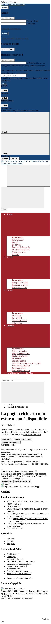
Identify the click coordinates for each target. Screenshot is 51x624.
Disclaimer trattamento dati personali (16, 598)
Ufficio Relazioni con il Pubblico (21, 561)
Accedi (5, 7)
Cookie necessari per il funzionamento (17, 471)
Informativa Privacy (15, 559)
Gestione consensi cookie (17, 571)
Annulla (5, 159)
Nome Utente (32, 21)
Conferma (14, 159)
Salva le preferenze (22, 481)
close (4, 209)
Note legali (11, 556)
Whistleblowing (13, 569)
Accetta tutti (10, 442)
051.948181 (15, 506)
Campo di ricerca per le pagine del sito (17, 377)
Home (9, 404)
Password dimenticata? (11, 28)
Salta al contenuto (8, 2)
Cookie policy (13, 554)
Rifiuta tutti (23, 439)
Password (31, 24)
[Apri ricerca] (28, 176)
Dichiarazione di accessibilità (19, 564)
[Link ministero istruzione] (13, 5)
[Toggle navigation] (22, 197)
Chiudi (4, 91)
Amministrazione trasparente (19, 573)
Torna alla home (8, 425)
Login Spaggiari (22, 73)
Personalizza (7, 439)
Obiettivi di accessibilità (17, 566)
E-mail (30, 63)
